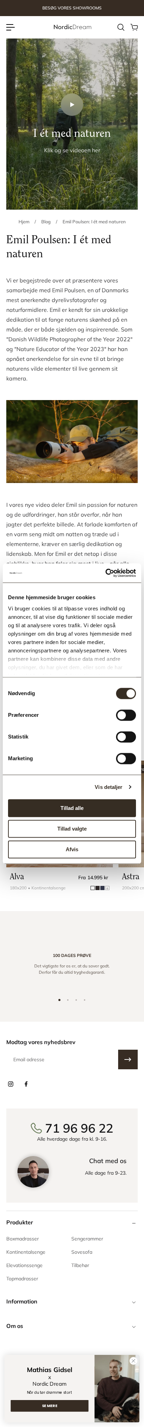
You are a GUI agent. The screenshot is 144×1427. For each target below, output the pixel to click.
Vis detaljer (108, 787)
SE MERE (49, 1405)
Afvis (72, 849)
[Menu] (10, 27)
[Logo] (72, 27)
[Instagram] (10, 1084)
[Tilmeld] (128, 1059)
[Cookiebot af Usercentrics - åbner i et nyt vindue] (105, 573)
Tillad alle (72, 808)
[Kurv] (134, 27)
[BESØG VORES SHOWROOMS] (72, 8)
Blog (46, 221)
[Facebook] (26, 1084)
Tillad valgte (72, 829)
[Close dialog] (133, 1361)
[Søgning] (120, 27)
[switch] (126, 715)
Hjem (24, 221)
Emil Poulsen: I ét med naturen (94, 221)
